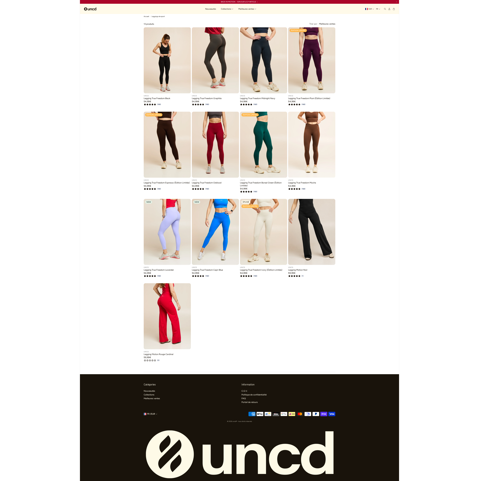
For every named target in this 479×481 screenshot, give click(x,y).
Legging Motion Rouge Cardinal (158, 354)
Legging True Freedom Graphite (207, 98)
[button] (384, 9)
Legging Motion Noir (297, 270)
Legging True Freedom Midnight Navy (257, 98)
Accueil (146, 16)
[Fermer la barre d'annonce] (396, 2)
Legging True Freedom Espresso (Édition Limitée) (167, 182)
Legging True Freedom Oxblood (206, 182)
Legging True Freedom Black (157, 98)
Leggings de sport (158, 16)
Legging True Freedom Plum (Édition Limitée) (309, 98)
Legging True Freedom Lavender (159, 270)
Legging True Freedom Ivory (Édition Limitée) (261, 270)
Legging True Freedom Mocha (302, 182)
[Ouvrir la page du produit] (167, 60)
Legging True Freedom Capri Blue (207, 270)
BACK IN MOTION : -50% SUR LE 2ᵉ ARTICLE (238, 2)
